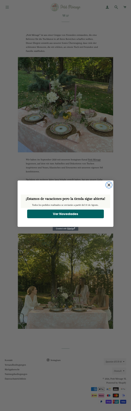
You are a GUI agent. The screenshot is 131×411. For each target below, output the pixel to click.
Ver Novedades (65, 214)
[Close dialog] (109, 185)
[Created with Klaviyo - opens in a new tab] (65, 229)
